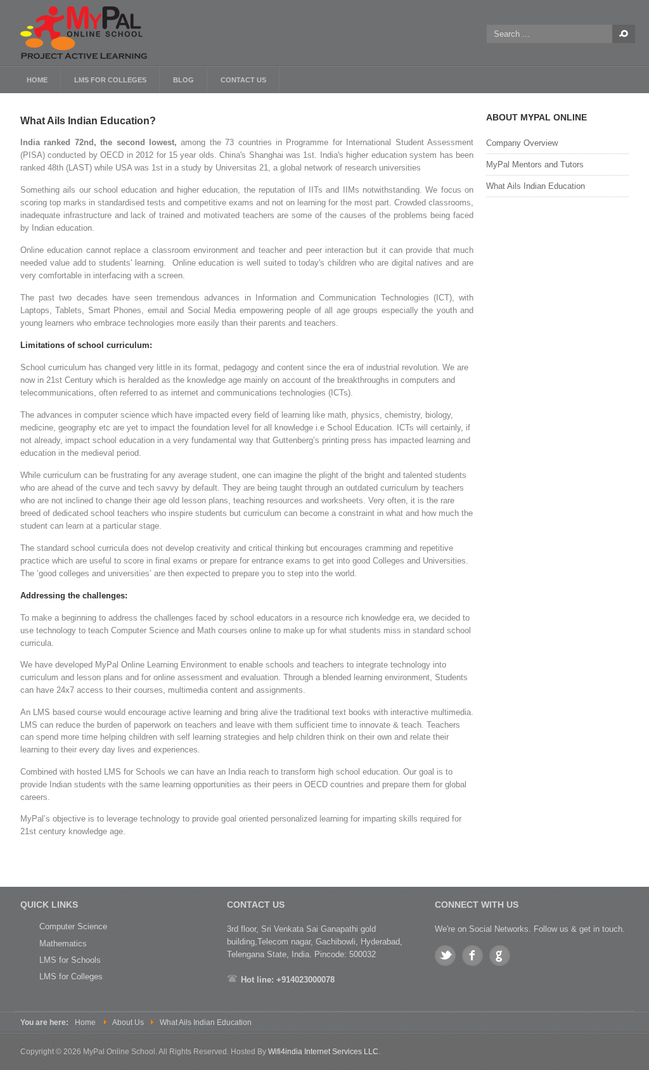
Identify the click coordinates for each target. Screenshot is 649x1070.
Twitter (445, 955)
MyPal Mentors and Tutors (535, 164)
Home (85, 1022)
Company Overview (522, 143)
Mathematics (63, 943)
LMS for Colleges (71, 976)
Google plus (499, 955)
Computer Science (73, 926)
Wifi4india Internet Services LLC (323, 1051)
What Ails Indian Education (535, 186)
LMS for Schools (70, 960)
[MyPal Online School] (90, 32)
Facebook (472, 955)
